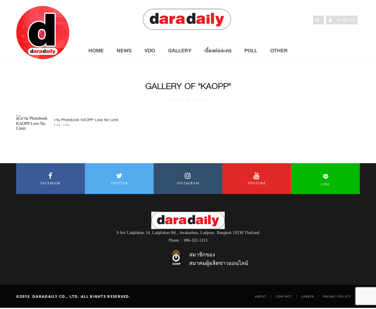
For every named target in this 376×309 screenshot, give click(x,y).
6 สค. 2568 (62, 124)
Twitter (119, 183)
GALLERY (180, 50)
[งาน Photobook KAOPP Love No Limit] (32, 123)
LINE (325, 184)
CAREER (307, 296)
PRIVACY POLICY (337, 296)
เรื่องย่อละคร (217, 50)
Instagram (188, 183)
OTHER (279, 50)
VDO (150, 50)
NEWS (124, 50)
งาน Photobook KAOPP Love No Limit (86, 120)
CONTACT (284, 296)
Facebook (51, 183)
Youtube (257, 183)
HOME (96, 50)
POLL (250, 50)
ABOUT (261, 296)
